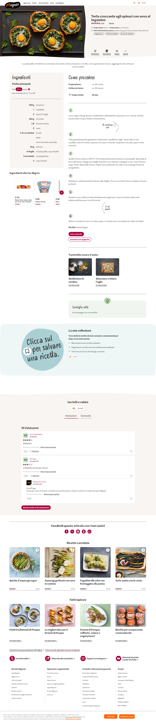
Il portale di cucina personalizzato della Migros (26, 650)
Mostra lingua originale (48, 447)
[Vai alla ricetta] (24, 569)
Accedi (143, 3)
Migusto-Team (39, 481)
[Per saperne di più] (80, 281)
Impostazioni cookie (89, 698)
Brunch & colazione (127, 34)
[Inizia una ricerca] (134, 3)
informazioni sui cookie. (73, 719)
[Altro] (131, 451)
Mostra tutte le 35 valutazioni (36, 507)
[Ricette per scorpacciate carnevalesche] (130, 623)
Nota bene (29, 89)
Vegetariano (99, 34)
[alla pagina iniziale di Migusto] (13, 3)
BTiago (33, 458)
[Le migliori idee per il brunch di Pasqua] (60, 623)
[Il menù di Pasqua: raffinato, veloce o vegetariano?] (95, 623)
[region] (78, 716)
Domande (86, 415)
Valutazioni (71, 415)
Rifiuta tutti (110, 716)
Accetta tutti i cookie (127, 716)
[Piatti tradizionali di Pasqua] (24, 623)
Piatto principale (111, 34)
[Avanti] (62, 192)
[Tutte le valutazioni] (96, 23)
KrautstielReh (36, 434)
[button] (25, 435)
